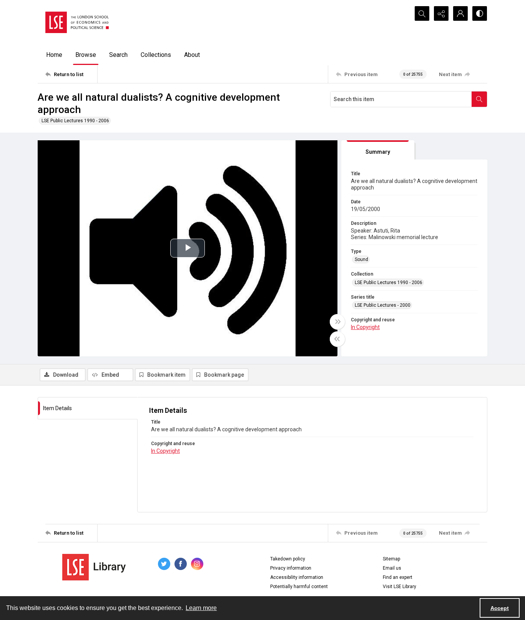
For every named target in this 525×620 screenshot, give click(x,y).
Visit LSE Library (399, 586)
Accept (499, 608)
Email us (392, 568)
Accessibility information (296, 577)
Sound (361, 259)
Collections (156, 54)
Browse (85, 54)
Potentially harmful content (299, 586)
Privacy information (290, 568)
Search (118, 54)
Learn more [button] (201, 608)
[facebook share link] (180, 564)
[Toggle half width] (337, 339)
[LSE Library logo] (94, 567)
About (192, 54)
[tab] (377, 150)
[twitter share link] (164, 564)
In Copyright (365, 327)
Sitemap (391, 559)
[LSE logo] (77, 22)
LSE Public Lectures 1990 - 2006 (75, 120)
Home (54, 54)
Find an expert (397, 577)
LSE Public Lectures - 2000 (382, 305)
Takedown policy (287, 559)
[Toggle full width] (337, 321)
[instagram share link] (197, 564)
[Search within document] (479, 99)
